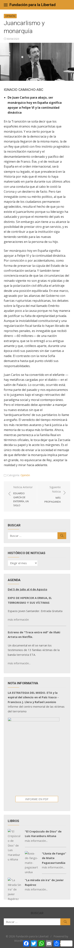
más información (18, 619)
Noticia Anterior (23, 496)
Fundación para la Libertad (32, 4)
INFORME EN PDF (36, 799)
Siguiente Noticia (52, 494)
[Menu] (5, 5)
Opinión (10, 16)
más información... (19, 663)
